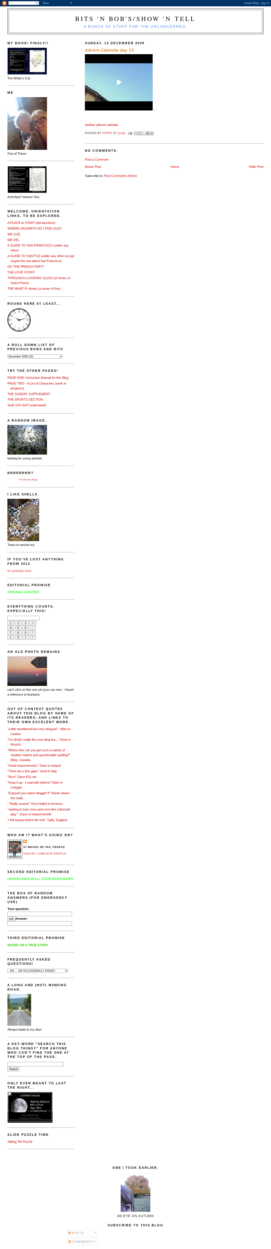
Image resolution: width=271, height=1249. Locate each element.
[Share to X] (144, 133)
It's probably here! (19, 570)
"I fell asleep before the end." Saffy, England (37, 820)
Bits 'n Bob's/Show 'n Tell (135, 18)
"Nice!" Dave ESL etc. (22, 777)
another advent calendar (101, 125)
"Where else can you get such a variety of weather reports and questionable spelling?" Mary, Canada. (38, 755)
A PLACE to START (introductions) (31, 223)
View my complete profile (44, 853)
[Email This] (136, 133)
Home (175, 166)
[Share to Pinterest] (152, 133)
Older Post (256, 166)
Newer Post (93, 166)
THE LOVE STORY (21, 272)
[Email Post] (130, 133)
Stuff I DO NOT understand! (26, 405)
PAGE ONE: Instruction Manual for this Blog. (38, 377)
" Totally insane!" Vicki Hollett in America (34, 803)
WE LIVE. (14, 234)
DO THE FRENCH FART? (25, 266)
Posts (77, 1233)
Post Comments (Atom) (120, 176)
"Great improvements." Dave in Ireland (34, 765)
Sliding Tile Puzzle (19, 1141)
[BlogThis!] (140, 133)
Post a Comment (96, 159)
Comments (82, 1241)
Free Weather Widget (28, 480)
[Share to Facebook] (148, 133)
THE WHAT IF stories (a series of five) (34, 288)
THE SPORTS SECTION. (25, 399)
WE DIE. (13, 240)
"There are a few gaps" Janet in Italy (32, 771)
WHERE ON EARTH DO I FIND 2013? (34, 228)
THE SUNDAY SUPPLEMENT (28, 394)
